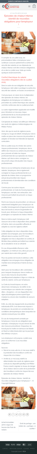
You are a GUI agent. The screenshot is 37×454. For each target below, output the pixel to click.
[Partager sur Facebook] (13, 414)
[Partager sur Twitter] (16, 414)
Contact (5, 448)
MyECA (32, 448)
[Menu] (29, 6)
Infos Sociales (22, 13)
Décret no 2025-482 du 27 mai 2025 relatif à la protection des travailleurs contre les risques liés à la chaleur (19, 352)
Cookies (26, 448)
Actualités (13, 13)
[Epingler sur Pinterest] (23, 414)
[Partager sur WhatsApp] (9, 414)
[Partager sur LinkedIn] (27, 414)
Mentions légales (16, 448)
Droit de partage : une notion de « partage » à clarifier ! (27, 426)
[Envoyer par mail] (20, 414)
